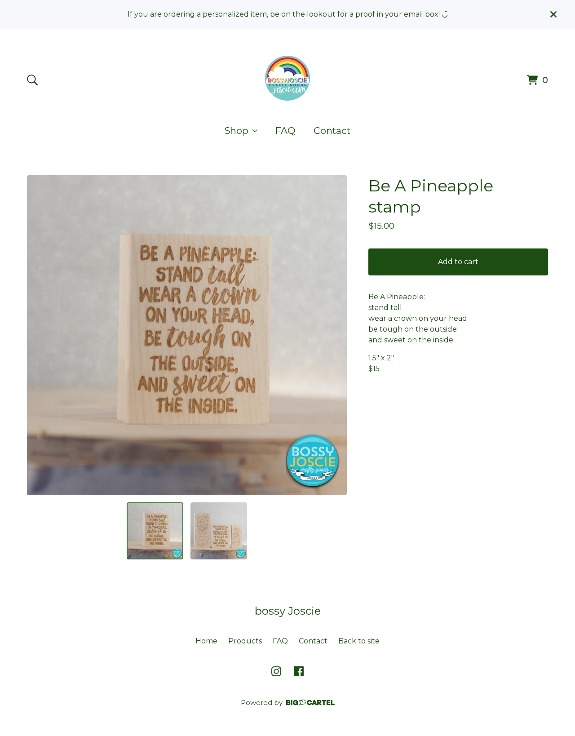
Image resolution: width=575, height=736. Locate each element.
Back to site (359, 641)
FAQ (285, 130)
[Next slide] (334, 335)
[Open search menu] (32, 80)
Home (206, 641)
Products (245, 641)
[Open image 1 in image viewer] (187, 335)
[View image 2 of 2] (218, 530)
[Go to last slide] (39, 335)
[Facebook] (298, 671)
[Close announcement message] (553, 14)
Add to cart (458, 261)
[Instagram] (276, 671)
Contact (332, 130)
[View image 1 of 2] (155, 530)
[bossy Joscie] (287, 78)
